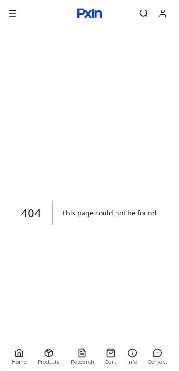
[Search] (143, 13)
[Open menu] (12, 13)
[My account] (162, 13)
